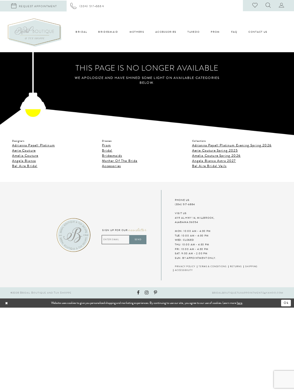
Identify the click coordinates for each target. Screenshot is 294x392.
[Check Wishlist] (255, 5)
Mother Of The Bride (119, 160)
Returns (236, 266)
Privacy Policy (185, 266)
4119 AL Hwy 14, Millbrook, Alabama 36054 (194, 220)
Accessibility (184, 270)
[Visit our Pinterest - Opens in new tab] (155, 292)
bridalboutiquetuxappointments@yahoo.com (247, 293)
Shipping (251, 266)
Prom (106, 145)
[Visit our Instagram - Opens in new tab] (146, 292)
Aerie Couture (24, 150)
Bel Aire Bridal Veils (209, 165)
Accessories (111, 165)
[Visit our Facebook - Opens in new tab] (138, 292)
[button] (268, 5)
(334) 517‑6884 (185, 204)
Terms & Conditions (212, 266)
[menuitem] (87, 6)
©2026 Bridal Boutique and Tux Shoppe (41, 293)
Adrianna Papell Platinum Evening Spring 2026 (232, 145)
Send (138, 239)
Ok (286, 303)
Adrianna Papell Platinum (33, 145)
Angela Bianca (24, 160)
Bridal (107, 150)
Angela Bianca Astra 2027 (214, 160)
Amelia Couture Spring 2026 (216, 155)
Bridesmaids (112, 155)
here (239, 302)
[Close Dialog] (19, 303)
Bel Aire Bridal (25, 165)
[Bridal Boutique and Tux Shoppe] (34, 32)
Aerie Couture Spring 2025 (215, 150)
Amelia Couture (25, 155)
